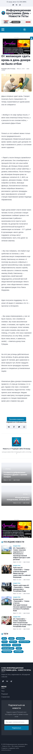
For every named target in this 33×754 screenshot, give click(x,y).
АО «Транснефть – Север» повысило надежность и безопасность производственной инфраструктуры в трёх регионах (21, 553)
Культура (13, 641)
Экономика (18, 651)
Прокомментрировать (16, 419)
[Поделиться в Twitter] (19, 427)
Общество (16, 546)
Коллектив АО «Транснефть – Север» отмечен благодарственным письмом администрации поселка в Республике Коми (22, 605)
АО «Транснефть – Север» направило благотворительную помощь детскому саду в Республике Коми (22, 622)
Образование (24, 641)
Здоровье (20, 638)
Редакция (4, 694)
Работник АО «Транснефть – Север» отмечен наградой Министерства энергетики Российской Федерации (21, 572)
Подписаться (16, 728)
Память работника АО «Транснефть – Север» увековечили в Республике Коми (21, 588)
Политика (16, 645)
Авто (4, 638)
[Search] (24, 29)
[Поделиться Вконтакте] (8, 427)
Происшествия (7, 648)
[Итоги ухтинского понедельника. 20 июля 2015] (16, 496)
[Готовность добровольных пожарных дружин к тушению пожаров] (16, 473)
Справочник (6, 651)
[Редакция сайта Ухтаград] (16, 446)
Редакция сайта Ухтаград (8, 68)
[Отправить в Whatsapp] (24, 427)
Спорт (19, 648)
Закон (11, 638)
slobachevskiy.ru (6, 750)
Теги (2, 691)
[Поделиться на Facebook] (13, 427)
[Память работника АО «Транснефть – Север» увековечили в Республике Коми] (7, 588)
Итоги (4, 641)
